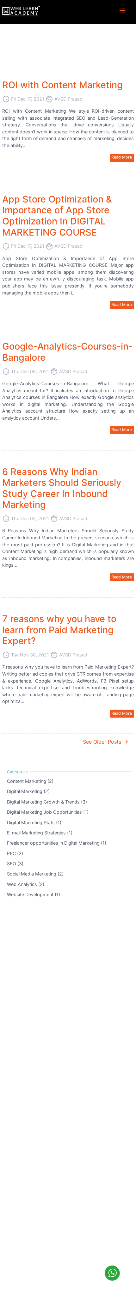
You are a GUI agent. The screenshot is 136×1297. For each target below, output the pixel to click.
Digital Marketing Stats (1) (34, 822)
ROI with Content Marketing (62, 84)
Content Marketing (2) (30, 781)
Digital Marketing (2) (28, 791)
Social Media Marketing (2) (35, 873)
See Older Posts (106, 742)
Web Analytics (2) (25, 884)
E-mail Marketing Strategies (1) (39, 832)
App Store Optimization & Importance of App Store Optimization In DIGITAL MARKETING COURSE (57, 216)
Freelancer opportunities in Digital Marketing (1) (56, 843)
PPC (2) (15, 853)
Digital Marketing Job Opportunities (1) (48, 812)
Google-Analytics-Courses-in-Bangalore (67, 352)
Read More (121, 157)
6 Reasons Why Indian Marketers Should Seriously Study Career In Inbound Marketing (61, 488)
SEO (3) (15, 863)
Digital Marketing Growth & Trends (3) (47, 801)
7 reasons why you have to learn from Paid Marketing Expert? (59, 629)
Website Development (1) (33, 894)
